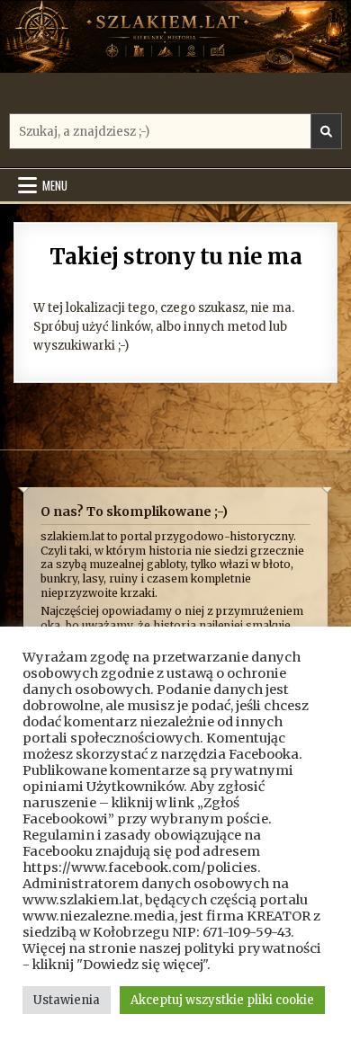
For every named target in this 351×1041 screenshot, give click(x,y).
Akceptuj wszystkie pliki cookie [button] (222, 1000)
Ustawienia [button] (66, 1000)
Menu (55, 185)
